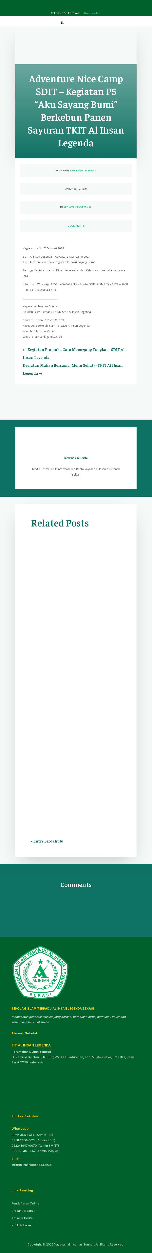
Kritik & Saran (21, 1225)
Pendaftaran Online (25, 1203)
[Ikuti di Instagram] (29, 1174)
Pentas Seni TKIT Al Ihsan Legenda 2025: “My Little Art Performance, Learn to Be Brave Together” (74, 608)
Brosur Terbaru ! (23, 1211)
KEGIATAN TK (44, 627)
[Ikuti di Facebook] (17, 1174)
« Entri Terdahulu (47, 840)
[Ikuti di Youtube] (42, 1174)
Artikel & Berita (22, 1218)
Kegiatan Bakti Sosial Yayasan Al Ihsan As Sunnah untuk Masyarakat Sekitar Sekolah (75, 725)
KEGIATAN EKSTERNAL (78, 207)
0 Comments (76, 225)
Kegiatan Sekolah (63, 744)
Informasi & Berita (83, 170)
